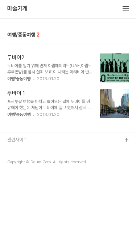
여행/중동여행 (18, 78)
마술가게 (17, 8)
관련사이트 (17, 139)
